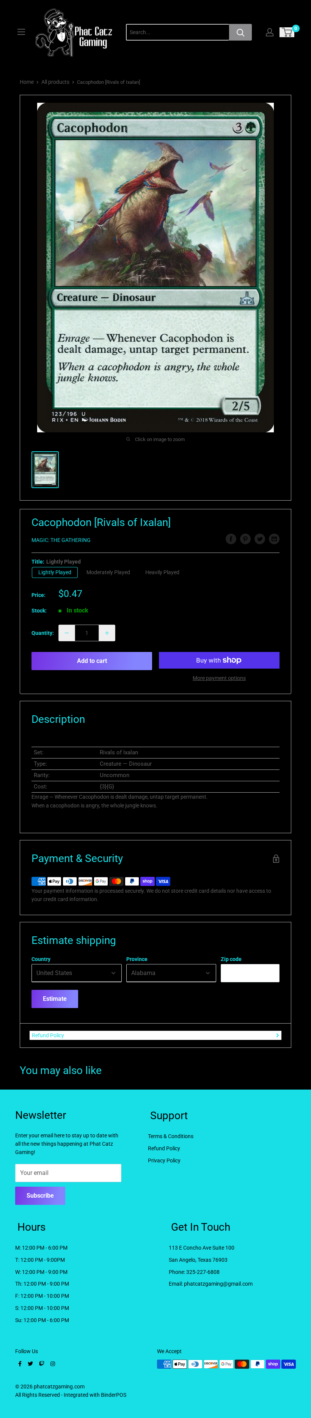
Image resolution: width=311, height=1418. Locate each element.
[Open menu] (21, 31)
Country (40, 959)
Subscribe (40, 1195)
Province (137, 959)
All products (55, 82)
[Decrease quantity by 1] (67, 633)
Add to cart (92, 660)
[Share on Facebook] (231, 539)
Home (27, 82)
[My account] (269, 32)
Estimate (55, 998)
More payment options (219, 678)
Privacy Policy (164, 1160)
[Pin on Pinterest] (245, 539)
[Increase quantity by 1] (107, 633)
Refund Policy (48, 1035)
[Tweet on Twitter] (259, 539)
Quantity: (42, 633)
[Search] (240, 32)
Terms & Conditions (170, 1136)
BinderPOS (113, 1395)
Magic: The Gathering (61, 540)
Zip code (231, 959)
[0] (287, 32)
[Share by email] (274, 539)
